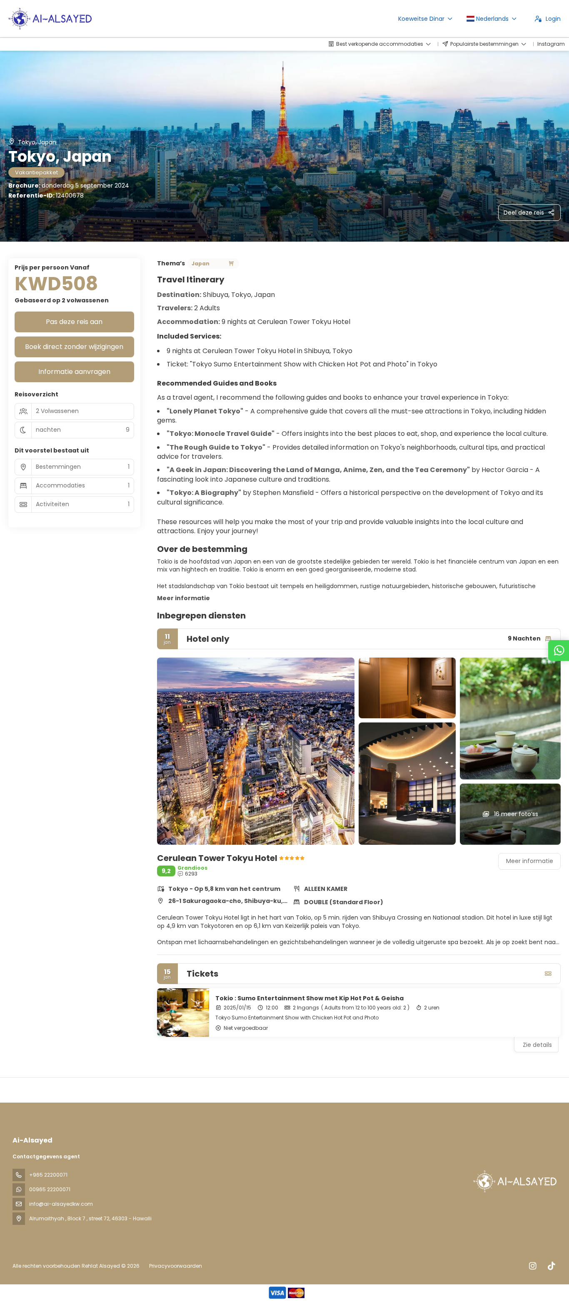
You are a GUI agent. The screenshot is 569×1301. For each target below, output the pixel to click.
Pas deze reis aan (74, 321)
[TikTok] (551, 1266)
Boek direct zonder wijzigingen (74, 346)
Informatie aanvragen (74, 371)
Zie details (537, 1045)
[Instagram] (532, 1266)
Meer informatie (183, 598)
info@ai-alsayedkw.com (61, 1203)
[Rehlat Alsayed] (514, 1181)
